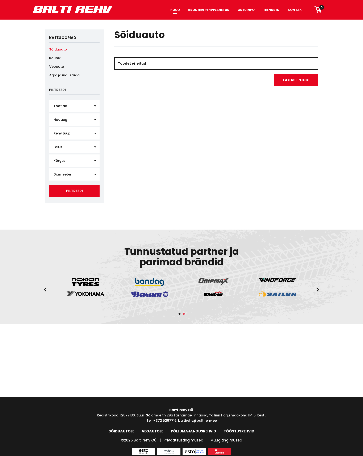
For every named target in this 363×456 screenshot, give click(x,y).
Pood (175, 10)
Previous (45, 289)
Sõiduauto (58, 49)
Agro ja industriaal (64, 75)
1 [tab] (179, 314)
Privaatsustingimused (183, 440)
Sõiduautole (121, 431)
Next (318, 289)
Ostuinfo (246, 10)
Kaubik (55, 58)
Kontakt (296, 10)
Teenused (271, 10)
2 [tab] (184, 314)
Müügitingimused (226, 440)
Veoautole (152, 431)
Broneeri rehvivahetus (208, 10)
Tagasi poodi (296, 79)
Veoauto (56, 66)
